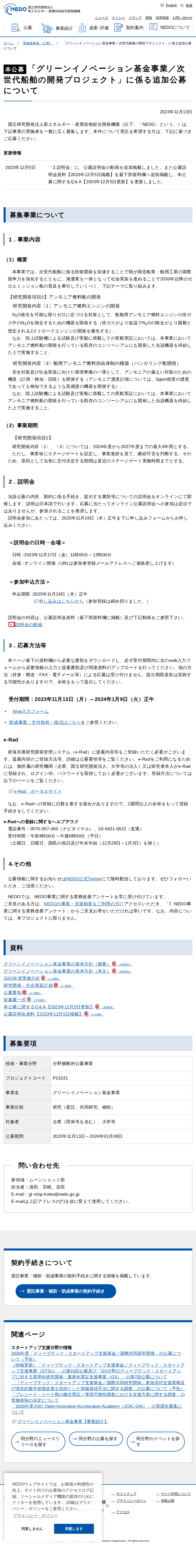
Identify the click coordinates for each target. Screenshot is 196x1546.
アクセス (123, 1512)
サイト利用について (176, 1494)
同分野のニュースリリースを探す (40, 1441)
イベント (118, 18)
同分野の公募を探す (98, 1438)
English (171, 5)
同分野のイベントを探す (158, 1441)
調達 (148, 18)
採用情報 (162, 18)
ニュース (101, 18)
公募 (27, 28)
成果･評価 (99, 28)
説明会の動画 (29, 624)
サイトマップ (126, 1494)
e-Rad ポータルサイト (38, 791)
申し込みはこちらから (61, 601)
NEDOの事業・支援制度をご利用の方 (81, 903)
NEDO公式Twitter (84, 878)
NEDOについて (175, 27)
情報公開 (167, 1501)
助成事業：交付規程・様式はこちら (45, 722)
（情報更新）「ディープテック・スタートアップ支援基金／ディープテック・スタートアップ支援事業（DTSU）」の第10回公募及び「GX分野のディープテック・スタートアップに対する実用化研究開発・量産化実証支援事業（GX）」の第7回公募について (98, 1371)
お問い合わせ (182, 18)
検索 (189, 5)
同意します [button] (74, 1529)
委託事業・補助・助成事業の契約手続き (66, 1291)
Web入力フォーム (31, 711)
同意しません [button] (32, 1529)
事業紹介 (64, 28)
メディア (135, 18)
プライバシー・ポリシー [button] (35, 1515)
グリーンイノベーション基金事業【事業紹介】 (62, 1421)
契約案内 (134, 27)
